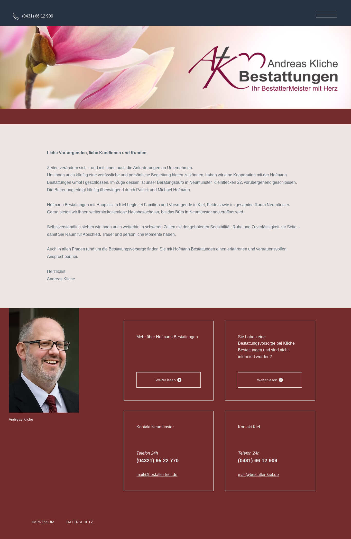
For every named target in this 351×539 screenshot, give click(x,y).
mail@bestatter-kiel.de (156, 474)
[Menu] (326, 15)
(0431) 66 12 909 (37, 16)
